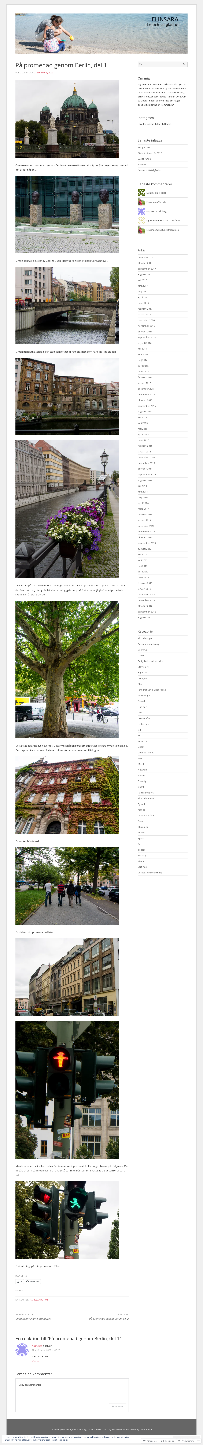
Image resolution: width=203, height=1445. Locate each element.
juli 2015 (142, 417)
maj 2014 (143, 497)
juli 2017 (142, 280)
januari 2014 (144, 520)
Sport (141, 838)
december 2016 (146, 320)
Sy (139, 843)
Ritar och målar (146, 815)
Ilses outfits (144, 718)
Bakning (142, 649)
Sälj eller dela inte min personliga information (129, 1429)
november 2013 (146, 531)
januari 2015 (144, 451)
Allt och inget (145, 638)
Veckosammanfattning (150, 872)
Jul (139, 735)
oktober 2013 (145, 537)
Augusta (37, 1346)
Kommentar (117, 1406)
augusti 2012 (145, 617)
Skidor (141, 832)
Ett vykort (143, 666)
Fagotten (142, 672)
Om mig (142, 781)
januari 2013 (144, 588)
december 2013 (146, 525)
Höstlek (142, 164)
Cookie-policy (62, 1440)
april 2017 (143, 297)
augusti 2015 (145, 411)
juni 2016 (143, 354)
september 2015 (147, 405)
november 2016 (146, 325)
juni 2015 (143, 422)
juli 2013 (142, 554)
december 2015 (146, 388)
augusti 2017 (145, 274)
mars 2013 (143, 577)
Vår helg (162, 202)
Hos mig (142, 706)
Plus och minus (146, 798)
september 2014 (147, 474)
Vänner (142, 861)
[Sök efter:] (163, 64)
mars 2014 (143, 508)
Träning (142, 855)
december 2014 (146, 457)
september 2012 (147, 611)
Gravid (141, 701)
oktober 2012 (145, 605)
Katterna (142, 741)
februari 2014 (145, 514)
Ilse (140, 712)
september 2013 (147, 542)
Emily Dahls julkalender (150, 661)
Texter (141, 849)
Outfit (141, 786)
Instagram (143, 723)
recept (141, 809)
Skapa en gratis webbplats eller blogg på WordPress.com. (78, 1429)
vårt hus (142, 866)
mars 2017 (143, 302)
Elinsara (150, 202)
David (141, 655)
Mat (140, 758)
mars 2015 (143, 440)
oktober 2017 (145, 262)
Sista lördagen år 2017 (150, 152)
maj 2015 (143, 428)
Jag (139, 729)
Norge (141, 775)
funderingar (144, 695)
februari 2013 (145, 583)
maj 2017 (143, 291)
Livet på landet (146, 752)
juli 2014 (142, 485)
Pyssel (141, 804)
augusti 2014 (145, 480)
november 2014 (146, 462)
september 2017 (147, 268)
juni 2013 (143, 560)
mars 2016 (143, 371)
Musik (141, 763)
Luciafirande (144, 158)
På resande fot (39, 1299)
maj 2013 (143, 565)
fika (140, 683)
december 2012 (146, 594)
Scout (141, 821)
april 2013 (143, 571)
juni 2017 (143, 285)
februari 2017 (145, 308)
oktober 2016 (145, 331)
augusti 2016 (145, 342)
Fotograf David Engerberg (152, 689)
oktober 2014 (145, 468)
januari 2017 (144, 314)
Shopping (143, 826)
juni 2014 (143, 491)
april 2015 (143, 434)
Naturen (142, 769)
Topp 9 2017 (144, 147)
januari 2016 (144, 383)
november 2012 (146, 600)
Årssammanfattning (148, 643)
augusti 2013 (145, 548)
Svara (35, 1360)
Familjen (142, 678)
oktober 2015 (145, 400)
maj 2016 (143, 360)
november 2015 (146, 394)
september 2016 (147, 337)
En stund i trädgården (149, 170)
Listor (141, 746)
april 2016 (143, 365)
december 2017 (146, 257)
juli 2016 (142, 348)
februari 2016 (145, 377)
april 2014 (143, 503)
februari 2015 (145, 445)
